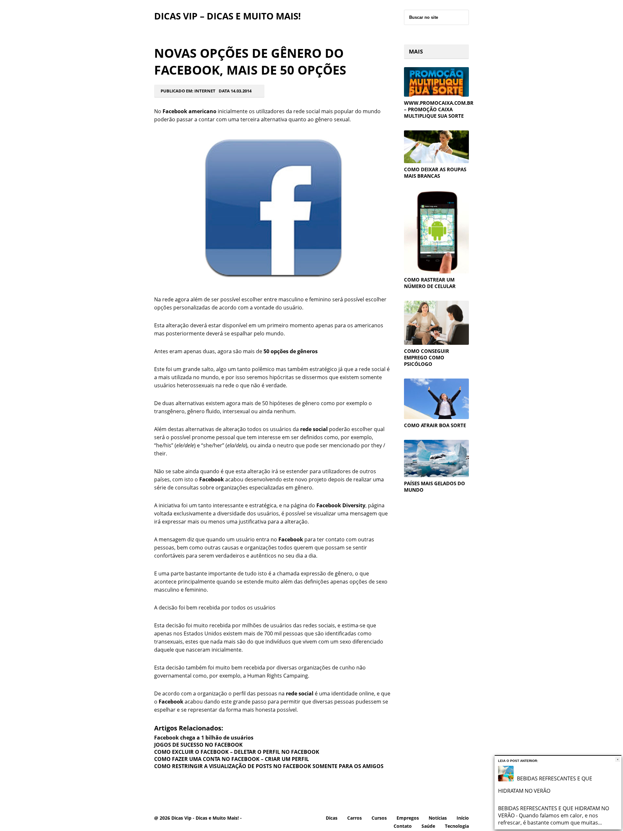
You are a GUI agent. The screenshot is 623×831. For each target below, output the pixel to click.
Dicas (331, 818)
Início (463, 818)
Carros (354, 818)
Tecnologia (457, 826)
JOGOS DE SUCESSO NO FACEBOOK (198, 744)
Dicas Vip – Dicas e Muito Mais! (227, 16)
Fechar (618, 759)
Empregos (408, 818)
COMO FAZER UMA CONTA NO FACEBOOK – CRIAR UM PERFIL (231, 759)
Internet (204, 91)
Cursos (379, 818)
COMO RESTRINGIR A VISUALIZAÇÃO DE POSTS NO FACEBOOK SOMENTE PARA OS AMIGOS (269, 766)
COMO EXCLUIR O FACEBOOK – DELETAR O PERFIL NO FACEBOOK (236, 751)
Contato (403, 826)
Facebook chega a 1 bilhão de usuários (203, 737)
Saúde (428, 826)
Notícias (438, 818)
